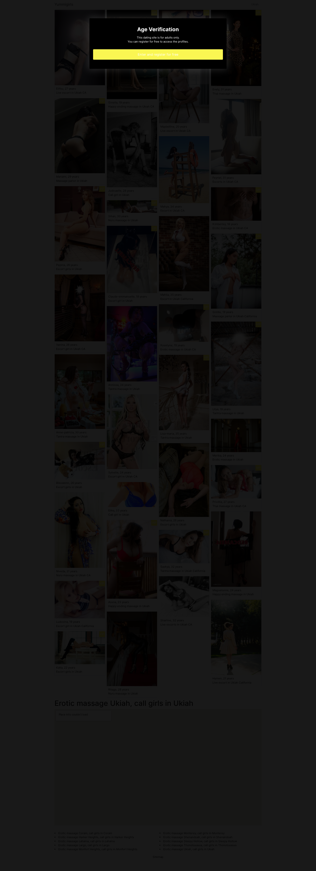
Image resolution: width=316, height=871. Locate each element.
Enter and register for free (158, 54)
